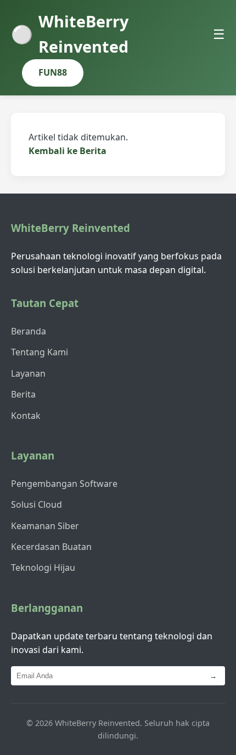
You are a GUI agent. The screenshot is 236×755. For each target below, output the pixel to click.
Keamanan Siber (45, 526)
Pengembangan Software (64, 484)
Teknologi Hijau (43, 567)
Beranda (28, 331)
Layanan (28, 373)
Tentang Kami (39, 352)
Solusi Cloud (36, 504)
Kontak (26, 416)
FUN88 (52, 72)
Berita (23, 394)
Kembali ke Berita (67, 151)
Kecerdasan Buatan (51, 547)
